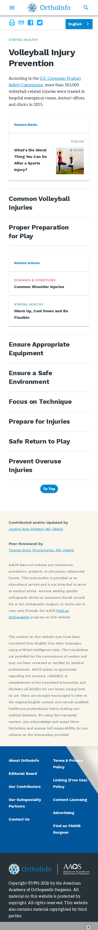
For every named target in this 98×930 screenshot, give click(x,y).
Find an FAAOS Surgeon (67, 829)
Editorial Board (23, 773)
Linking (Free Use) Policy (70, 783)
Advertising (63, 812)
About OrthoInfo (24, 760)
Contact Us (19, 819)
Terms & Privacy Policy (68, 763)
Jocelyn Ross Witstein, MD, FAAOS (36, 529)
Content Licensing (70, 799)
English (75, 24)
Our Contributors (25, 786)
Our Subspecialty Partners (25, 802)
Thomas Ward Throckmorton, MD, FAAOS (41, 550)
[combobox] (79, 24)
